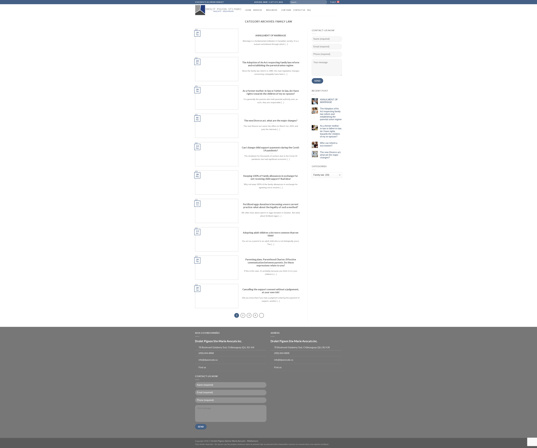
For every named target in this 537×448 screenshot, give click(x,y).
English (333, 2)
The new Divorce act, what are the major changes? (330, 155)
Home (248, 10)
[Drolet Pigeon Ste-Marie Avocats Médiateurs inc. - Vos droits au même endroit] (218, 10)
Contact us (299, 10)
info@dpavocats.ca (208, 360)
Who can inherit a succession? (328, 144)
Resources (271, 10)
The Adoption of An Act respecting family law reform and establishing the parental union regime (331, 114)
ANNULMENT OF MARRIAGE (329, 100)
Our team (286, 10)
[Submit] (325, 2)
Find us (202, 367)
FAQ (309, 10)
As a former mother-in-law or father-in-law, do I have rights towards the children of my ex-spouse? (331, 131)
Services (257, 10)
